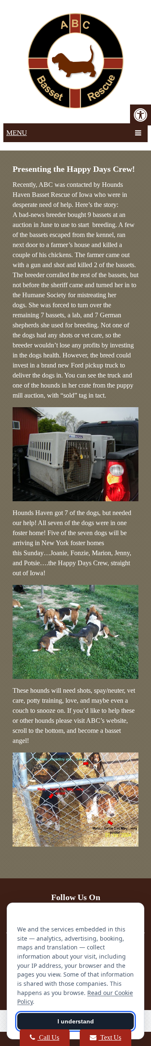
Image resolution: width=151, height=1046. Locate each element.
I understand (75, 1021)
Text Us (110, 1037)
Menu (16, 133)
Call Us (48, 1037)
